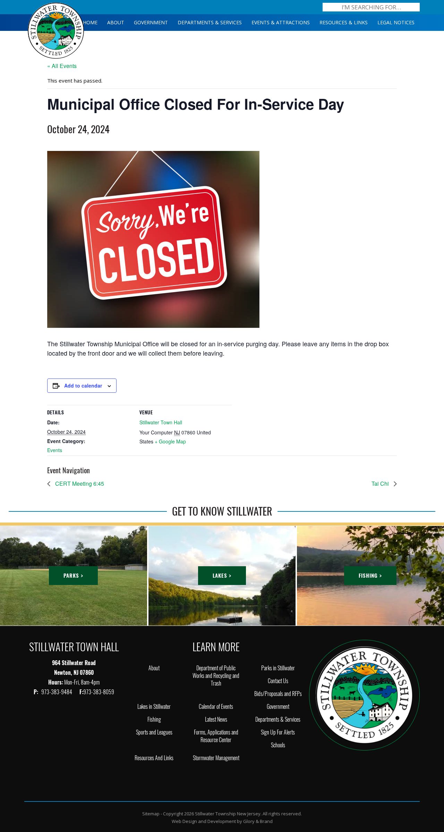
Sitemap (151, 813)
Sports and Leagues (154, 732)
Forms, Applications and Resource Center (216, 736)
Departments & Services (277, 719)
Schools (278, 745)
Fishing (154, 719)
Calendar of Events (216, 706)
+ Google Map (170, 441)
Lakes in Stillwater (154, 706)
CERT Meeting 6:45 (79, 483)
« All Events (62, 66)
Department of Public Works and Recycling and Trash (216, 675)
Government (278, 706)
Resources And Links (154, 758)
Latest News (216, 719)
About (154, 668)
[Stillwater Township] (364, 694)
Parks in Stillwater (278, 668)
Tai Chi (381, 483)
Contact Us (278, 681)
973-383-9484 (57, 692)
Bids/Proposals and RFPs (278, 693)
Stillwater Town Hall (160, 422)
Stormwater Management (216, 758)
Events (54, 450)
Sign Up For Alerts (278, 732)
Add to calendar (83, 385)
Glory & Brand (258, 821)
